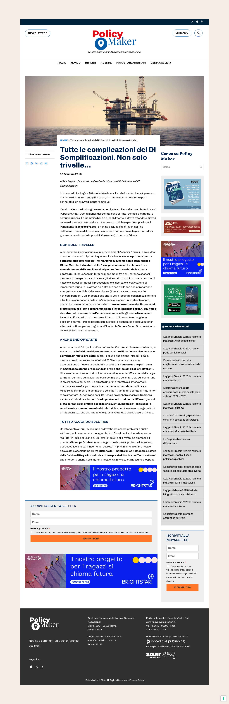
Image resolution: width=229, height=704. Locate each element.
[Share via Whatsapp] (41, 164)
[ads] (108, 489)
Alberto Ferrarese (39, 154)
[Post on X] (27, 164)
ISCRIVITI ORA (91, 538)
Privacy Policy (136, 680)
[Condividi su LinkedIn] (37, 164)
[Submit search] (201, 167)
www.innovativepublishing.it (160, 622)
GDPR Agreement (40, 528)
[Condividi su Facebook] (32, 164)
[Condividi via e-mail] (46, 164)
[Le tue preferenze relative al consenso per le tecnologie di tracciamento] (224, 699)
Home (64, 140)
